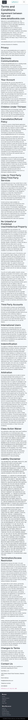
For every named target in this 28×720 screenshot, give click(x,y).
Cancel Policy (5, 711)
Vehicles (4, 699)
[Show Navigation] (24, 2)
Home (3, 696)
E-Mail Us (4, 710)
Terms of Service (6, 715)
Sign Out (4, 703)
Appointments (5, 698)
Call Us (15, 2)
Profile (3, 701)
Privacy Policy (5, 713)
